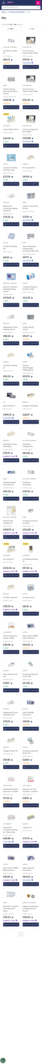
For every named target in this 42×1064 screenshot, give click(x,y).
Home (4, 12)
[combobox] (21, 7)
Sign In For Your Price (11, 67)
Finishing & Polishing (16, 12)
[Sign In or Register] (38, 3)
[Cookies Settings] (3, 1060)
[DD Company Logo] (11, 3)
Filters (12, 29)
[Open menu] (4, 3)
